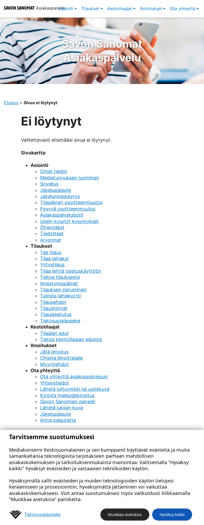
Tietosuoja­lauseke (42, 514)
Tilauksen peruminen (63, 289)
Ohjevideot (52, 227)
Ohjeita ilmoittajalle (61, 358)
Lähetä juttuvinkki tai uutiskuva (74, 389)
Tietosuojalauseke (60, 321)
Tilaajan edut (54, 333)
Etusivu (11, 102)
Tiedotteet (52, 233)
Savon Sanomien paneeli (67, 401)
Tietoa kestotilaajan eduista (71, 339)
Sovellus (49, 184)
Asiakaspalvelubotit (61, 215)
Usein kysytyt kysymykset (69, 221)
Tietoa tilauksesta (60, 277)
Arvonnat (50, 240)
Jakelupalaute (55, 190)
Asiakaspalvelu (102, 50)
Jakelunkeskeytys (60, 196)
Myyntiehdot (54, 364)
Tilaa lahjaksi (54, 258)
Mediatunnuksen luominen (69, 177)
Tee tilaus (50, 252)
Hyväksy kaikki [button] (172, 514)
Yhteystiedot (54, 383)
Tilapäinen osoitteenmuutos (71, 202)
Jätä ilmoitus (54, 352)
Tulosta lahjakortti (60, 296)
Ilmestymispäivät (59, 283)
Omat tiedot (53, 171)
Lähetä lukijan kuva (61, 407)
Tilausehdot (53, 302)
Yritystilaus (52, 264)
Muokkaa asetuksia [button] (125, 514)
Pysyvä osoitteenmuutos (67, 209)
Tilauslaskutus (55, 314)
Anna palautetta (58, 420)
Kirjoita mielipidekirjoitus (67, 395)
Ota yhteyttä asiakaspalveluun (74, 376)
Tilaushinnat (53, 308)
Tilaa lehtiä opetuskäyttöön (70, 271)
